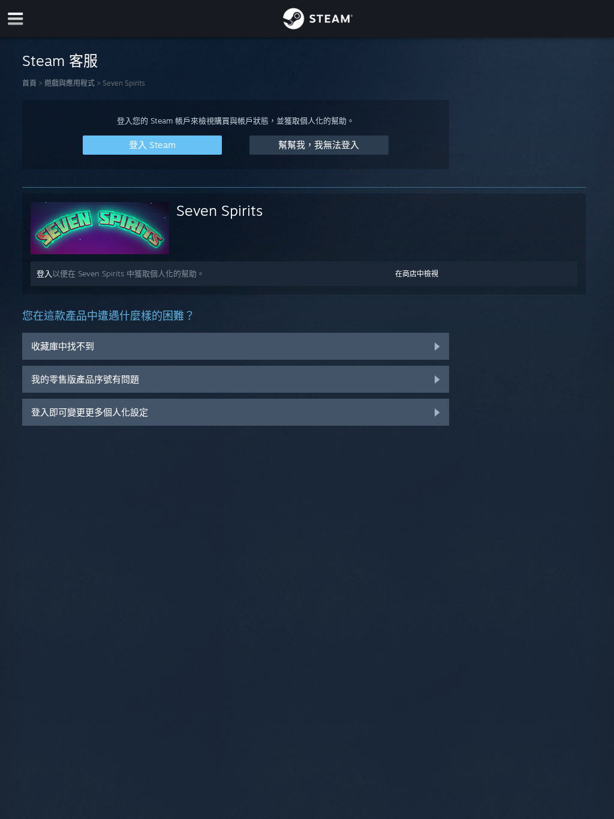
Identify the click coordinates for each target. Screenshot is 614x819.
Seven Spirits (219, 210)
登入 (44, 273)
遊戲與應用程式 (69, 83)
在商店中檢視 (416, 273)
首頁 (29, 83)
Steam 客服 (60, 61)
